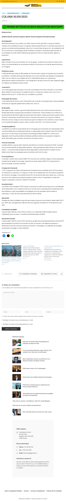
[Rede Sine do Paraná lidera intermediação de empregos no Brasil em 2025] (16, 342)
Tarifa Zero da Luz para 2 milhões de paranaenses (26, 405)
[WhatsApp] (62, 274)
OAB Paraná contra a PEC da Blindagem (34, 368)
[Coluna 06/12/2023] (33, 252)
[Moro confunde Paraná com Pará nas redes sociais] (16, 412)
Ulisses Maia (25, 13)
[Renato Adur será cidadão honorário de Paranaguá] (16, 377)
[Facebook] (57, 1)
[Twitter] (59, 1)
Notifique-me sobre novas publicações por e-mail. (18, 324)
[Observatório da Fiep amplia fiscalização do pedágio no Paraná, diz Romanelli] (16, 394)
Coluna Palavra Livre (13, 13)
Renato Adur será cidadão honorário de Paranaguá (37, 377)
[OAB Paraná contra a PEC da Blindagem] (16, 368)
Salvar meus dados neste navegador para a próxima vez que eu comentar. (23, 316)
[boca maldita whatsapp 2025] (33, 27)
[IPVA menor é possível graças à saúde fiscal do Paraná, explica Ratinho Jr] (16, 386)
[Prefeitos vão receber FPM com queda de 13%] (54, 253)
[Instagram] (61, 1)
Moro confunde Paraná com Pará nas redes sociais (37, 412)
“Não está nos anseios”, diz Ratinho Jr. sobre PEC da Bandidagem (31, 401)
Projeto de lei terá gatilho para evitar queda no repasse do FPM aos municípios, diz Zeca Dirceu (11, 259)
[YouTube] (63, 1)
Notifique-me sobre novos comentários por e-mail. (18, 320)
